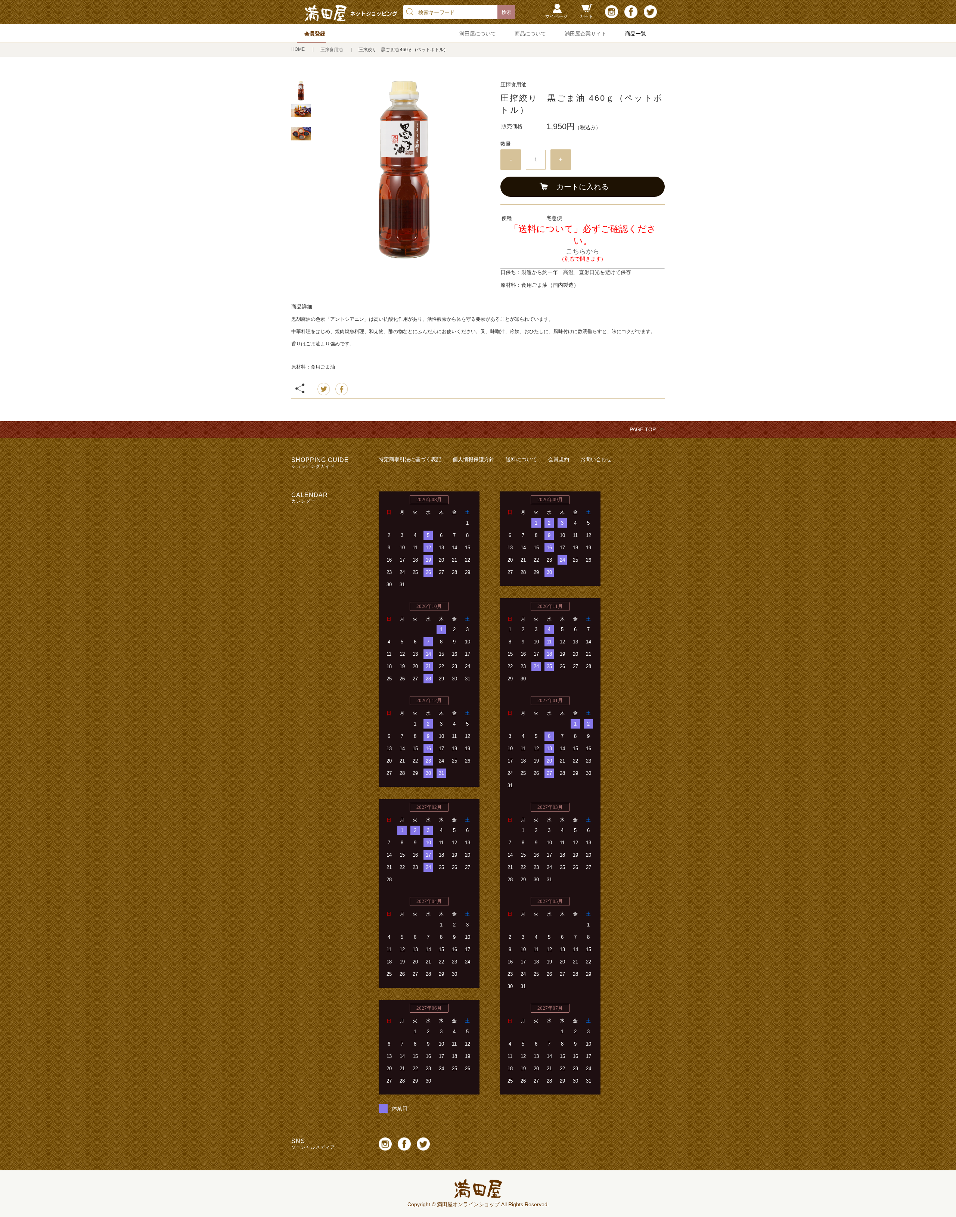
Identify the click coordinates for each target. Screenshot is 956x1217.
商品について (530, 34)
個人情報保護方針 (473, 459)
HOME (298, 49)
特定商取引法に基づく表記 (410, 459)
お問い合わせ (596, 459)
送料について (521, 459)
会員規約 (558, 459)
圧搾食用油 (332, 49)
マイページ (556, 16)
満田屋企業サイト (585, 34)
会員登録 (314, 34)
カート (586, 16)
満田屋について (477, 34)
